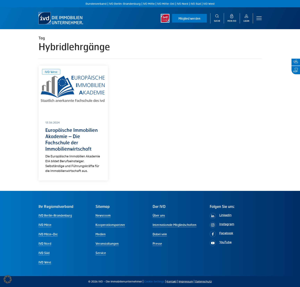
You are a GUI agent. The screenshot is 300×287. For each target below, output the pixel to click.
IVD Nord (182, 3)
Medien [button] (100, 234)
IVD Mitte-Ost (165, 3)
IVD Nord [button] (45, 243)
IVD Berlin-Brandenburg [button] (55, 215)
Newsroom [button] (103, 215)
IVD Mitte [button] (45, 225)
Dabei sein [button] (160, 234)
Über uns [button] (159, 215)
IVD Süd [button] (44, 253)
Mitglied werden (189, 18)
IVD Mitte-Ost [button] (48, 234)
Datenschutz (203, 281)
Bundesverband (96, 3)
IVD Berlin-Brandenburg (125, 3)
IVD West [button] (45, 262)
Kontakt (171, 281)
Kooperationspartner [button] (110, 225)
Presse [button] (157, 243)
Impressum (186, 281)
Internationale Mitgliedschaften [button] (174, 225)
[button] (259, 18)
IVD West (209, 3)
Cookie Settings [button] (154, 281)
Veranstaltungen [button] (107, 243)
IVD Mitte (149, 3)
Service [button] (100, 253)
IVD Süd (196, 3)
